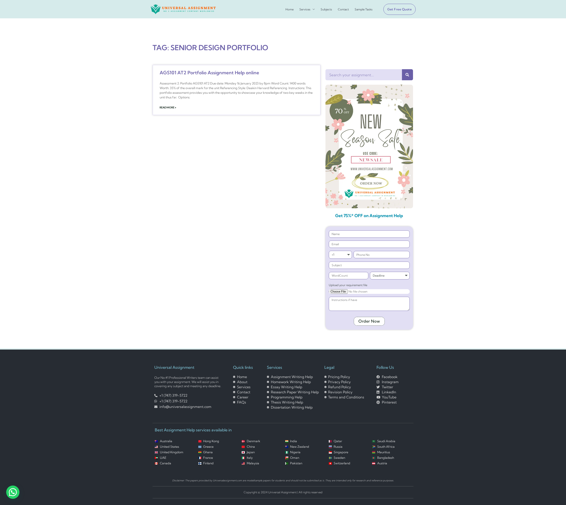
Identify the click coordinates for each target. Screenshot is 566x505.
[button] (398, 9)
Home (289, 9)
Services (304, 9)
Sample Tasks (364, 9)
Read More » (168, 107)
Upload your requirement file (348, 285)
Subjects (326, 9)
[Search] (407, 74)
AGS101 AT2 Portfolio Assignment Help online (209, 72)
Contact (343, 9)
